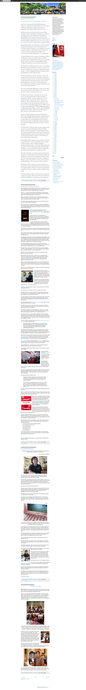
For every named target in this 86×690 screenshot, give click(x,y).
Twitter (53, 37)
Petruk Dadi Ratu (40, 340)
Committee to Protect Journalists (58, 165)
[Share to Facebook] (44, 180)
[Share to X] (43, 180)
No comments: (35, 180)
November (56, 99)
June (55, 113)
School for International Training (58, 181)
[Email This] (40, 180)
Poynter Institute (55, 179)
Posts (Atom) (27, 678)
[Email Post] (39, 180)
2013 (54, 91)
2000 (54, 132)
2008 (54, 121)
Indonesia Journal (56, 172)
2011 (54, 94)
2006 (54, 124)
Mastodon (54, 40)
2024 (54, 76)
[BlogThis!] (41, 180)
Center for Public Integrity (57, 163)
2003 (54, 128)
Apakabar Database (56, 161)
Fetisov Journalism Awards (57, 167)
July (55, 111)
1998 (54, 135)
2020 (54, 82)
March (55, 117)
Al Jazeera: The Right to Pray (57, 61)
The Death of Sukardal (37, 302)
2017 (54, 86)
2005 (54, 125)
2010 (54, 95)
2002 (54, 129)
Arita (24, 192)
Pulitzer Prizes (55, 180)
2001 (54, 131)
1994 (54, 140)
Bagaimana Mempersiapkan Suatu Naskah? (30, 186)
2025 (54, 75)
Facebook (54, 38)
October (55, 107)
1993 (54, 142)
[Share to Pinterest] (45, 180)
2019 (54, 83)
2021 (54, 80)
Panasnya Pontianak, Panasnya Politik (45, 353)
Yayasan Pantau (55, 182)
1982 (54, 153)
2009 (54, 97)
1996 (54, 138)
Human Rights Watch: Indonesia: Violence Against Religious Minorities (57, 68)
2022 (54, 79)
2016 (54, 87)
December (56, 98)
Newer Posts (23, 677)
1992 (54, 143)
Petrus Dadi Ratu (24, 336)
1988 (54, 149)
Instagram (54, 39)
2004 (54, 127)
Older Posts (48, 677)
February (55, 118)
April (55, 115)
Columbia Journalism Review (58, 164)
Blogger (47, 687)
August (55, 110)
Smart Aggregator (55, 60)
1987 (54, 150)
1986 (54, 151)
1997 (54, 136)
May (55, 114)
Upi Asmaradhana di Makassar (27, 448)
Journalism (25, 443)
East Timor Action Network (57, 166)
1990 (54, 146)
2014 (54, 90)
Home (36, 677)
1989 (54, 147)
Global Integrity (55, 170)
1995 (54, 139)
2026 (54, 73)
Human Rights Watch (56, 171)
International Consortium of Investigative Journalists (57, 176)
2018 (54, 84)
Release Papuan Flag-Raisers (27, 18)
